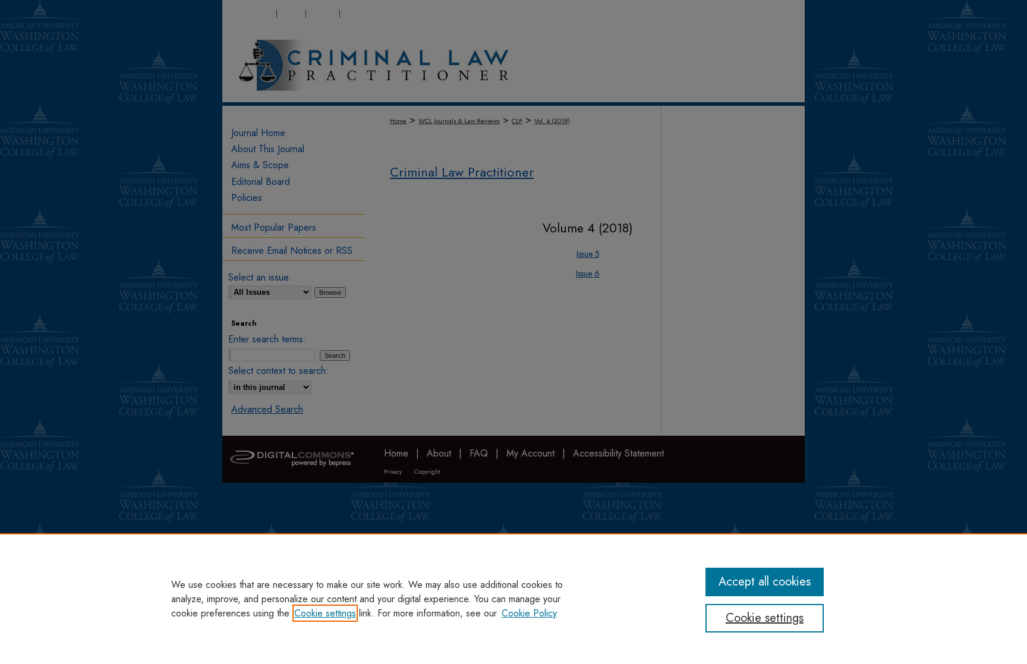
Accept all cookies (765, 581)
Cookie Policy (529, 613)
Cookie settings (325, 613)
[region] (513, 598)
